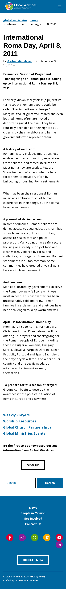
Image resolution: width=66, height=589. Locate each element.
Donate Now (33, 560)
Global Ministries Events (24, 433)
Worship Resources (19, 421)
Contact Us (33, 524)
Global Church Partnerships (27, 427)
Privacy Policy (37, 576)
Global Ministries (19, 61)
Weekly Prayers (16, 415)
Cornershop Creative (26, 580)
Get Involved (33, 518)
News (33, 507)
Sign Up (33, 465)
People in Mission (33, 513)
